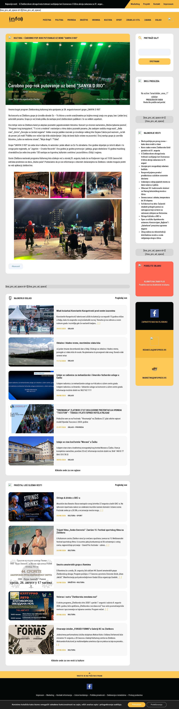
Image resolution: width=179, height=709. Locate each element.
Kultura (108, 20)
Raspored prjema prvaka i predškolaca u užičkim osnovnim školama (154, 175)
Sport (119, 20)
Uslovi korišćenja (81, 695)
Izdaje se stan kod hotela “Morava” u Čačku (76, 442)
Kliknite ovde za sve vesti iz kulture (67, 660)
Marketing (50, 695)
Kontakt (156, 4)
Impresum (40, 695)
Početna (47, 20)
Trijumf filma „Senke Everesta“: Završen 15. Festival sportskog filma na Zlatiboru (90, 531)
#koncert (16, 266)
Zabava (147, 20)
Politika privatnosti (97, 695)
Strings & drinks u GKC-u (68, 498)
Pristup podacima (136, 695)
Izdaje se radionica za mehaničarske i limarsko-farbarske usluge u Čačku (87, 376)
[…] (99, 323)
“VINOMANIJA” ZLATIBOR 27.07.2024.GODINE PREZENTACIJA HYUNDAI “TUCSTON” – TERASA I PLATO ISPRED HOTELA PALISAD (89, 411)
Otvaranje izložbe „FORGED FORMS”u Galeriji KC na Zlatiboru (85, 629)
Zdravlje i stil (133, 20)
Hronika (96, 20)
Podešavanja (156, 704)
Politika (59, 20)
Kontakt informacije (64, 695)
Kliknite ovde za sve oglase (67, 470)
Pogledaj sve (121, 298)
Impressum (168, 4)
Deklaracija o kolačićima (116, 695)
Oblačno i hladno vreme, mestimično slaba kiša (78, 343)
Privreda (71, 20)
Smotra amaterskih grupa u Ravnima (73, 564)
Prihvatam (136, 704)
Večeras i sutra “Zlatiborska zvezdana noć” (76, 597)
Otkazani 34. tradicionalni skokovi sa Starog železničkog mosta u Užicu (155, 191)
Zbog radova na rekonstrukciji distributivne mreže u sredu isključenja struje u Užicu (153, 235)
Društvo (84, 20)
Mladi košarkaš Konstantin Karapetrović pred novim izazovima (85, 311)
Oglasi (158, 20)
